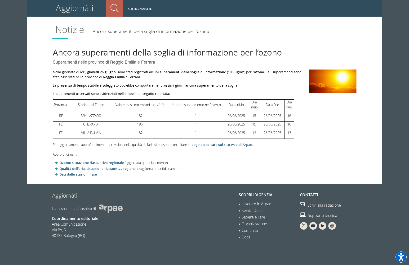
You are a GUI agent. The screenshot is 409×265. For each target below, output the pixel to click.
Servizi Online (253, 210)
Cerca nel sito (114, 8)
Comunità (250, 230)
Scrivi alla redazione (324, 205)
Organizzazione (254, 223)
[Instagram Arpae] (332, 225)
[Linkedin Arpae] (322, 225)
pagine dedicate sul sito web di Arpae (221, 144)
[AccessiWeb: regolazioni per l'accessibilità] (401, 257)
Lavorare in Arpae (256, 203)
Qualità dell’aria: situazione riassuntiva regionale (98, 168)
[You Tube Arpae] (313, 225)
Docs (246, 237)
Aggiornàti (74, 8)
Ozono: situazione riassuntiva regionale (91, 162)
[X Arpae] (303, 225)
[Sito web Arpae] (110, 208)
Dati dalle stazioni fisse (78, 174)
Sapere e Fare (253, 217)
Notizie (69, 29)
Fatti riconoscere (138, 8)
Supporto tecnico (322, 215)
